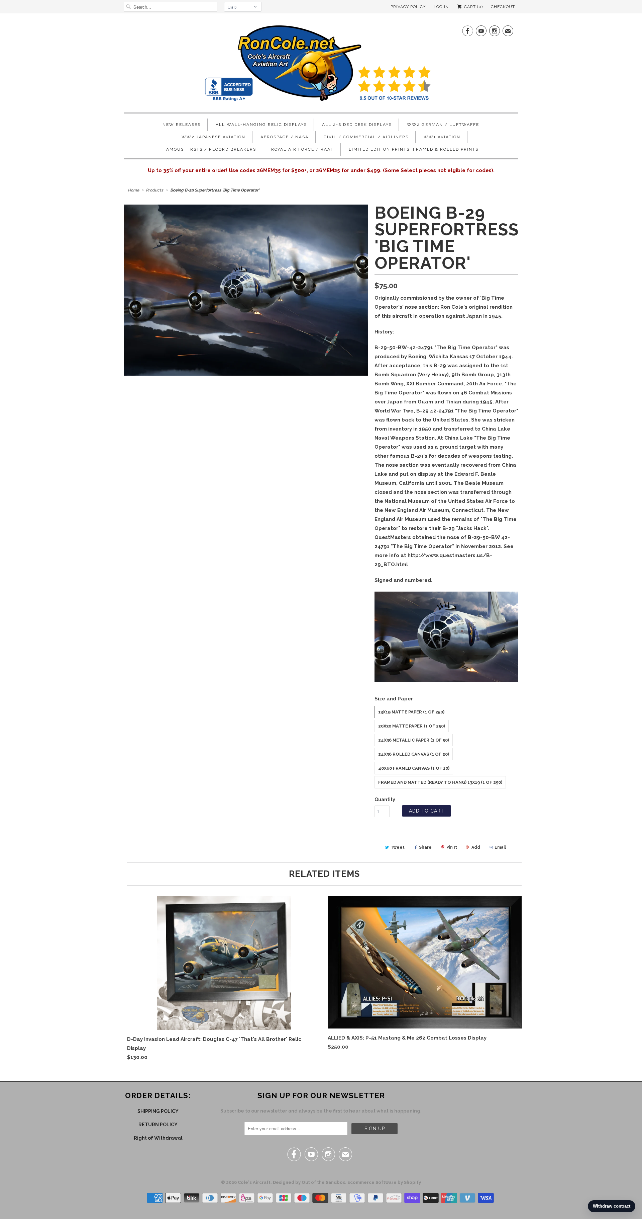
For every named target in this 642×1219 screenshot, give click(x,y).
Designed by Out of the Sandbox (309, 1182)
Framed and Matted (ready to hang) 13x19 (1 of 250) (440, 782)
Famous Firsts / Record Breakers (210, 149)
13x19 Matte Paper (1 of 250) (411, 711)
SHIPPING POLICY (158, 1111)
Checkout (503, 6)
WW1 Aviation (442, 137)
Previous (125, 294)
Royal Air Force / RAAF (302, 149)
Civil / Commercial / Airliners (366, 137)
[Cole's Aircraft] (321, 64)
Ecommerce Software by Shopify (384, 1182)
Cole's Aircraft (254, 1182)
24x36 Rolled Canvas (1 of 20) (413, 754)
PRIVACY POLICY (408, 6)
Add (475, 847)
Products (154, 190)
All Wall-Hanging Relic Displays (261, 124)
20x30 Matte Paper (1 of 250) (411, 726)
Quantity (384, 799)
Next (366, 294)
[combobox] (170, 7)
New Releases (182, 124)
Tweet (398, 847)
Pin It (451, 847)
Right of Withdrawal (158, 1138)
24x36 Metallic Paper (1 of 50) (413, 740)
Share (425, 847)
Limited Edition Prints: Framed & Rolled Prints (413, 149)
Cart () (473, 6)
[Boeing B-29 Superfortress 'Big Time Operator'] (246, 290)
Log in (441, 6)
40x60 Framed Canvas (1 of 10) (413, 768)
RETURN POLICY (158, 1124)
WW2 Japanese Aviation (213, 137)
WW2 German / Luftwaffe (443, 124)
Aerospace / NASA (284, 137)
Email (500, 847)
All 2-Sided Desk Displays (357, 124)
